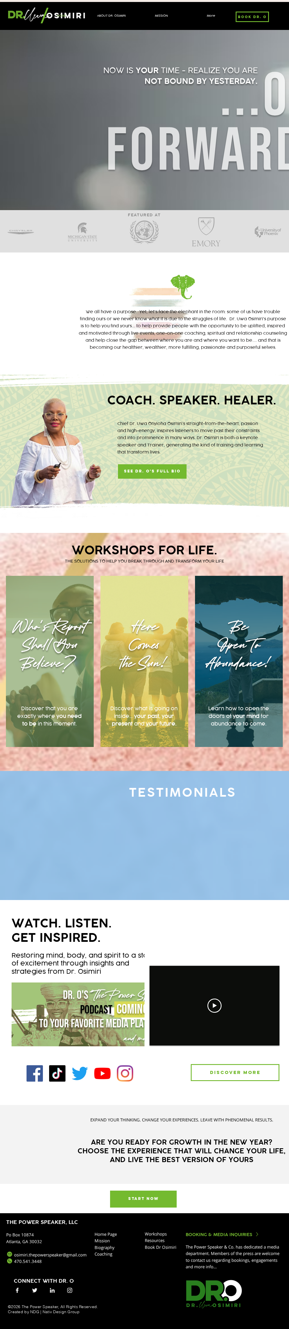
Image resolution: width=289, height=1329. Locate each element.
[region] (50, 661)
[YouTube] (102, 1073)
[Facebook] (35, 1073)
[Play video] (214, 1006)
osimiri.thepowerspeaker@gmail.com (50, 1255)
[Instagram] (125, 1073)
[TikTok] (57, 1073)
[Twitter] (80, 1073)
